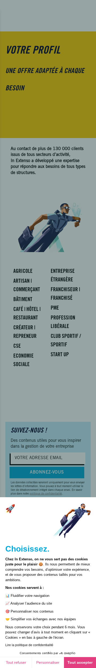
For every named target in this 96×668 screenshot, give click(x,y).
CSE (17, 346)
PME (55, 308)
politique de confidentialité (46, 494)
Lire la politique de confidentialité (29, 645)
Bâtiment (22, 300)
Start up (60, 355)
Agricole (23, 271)
